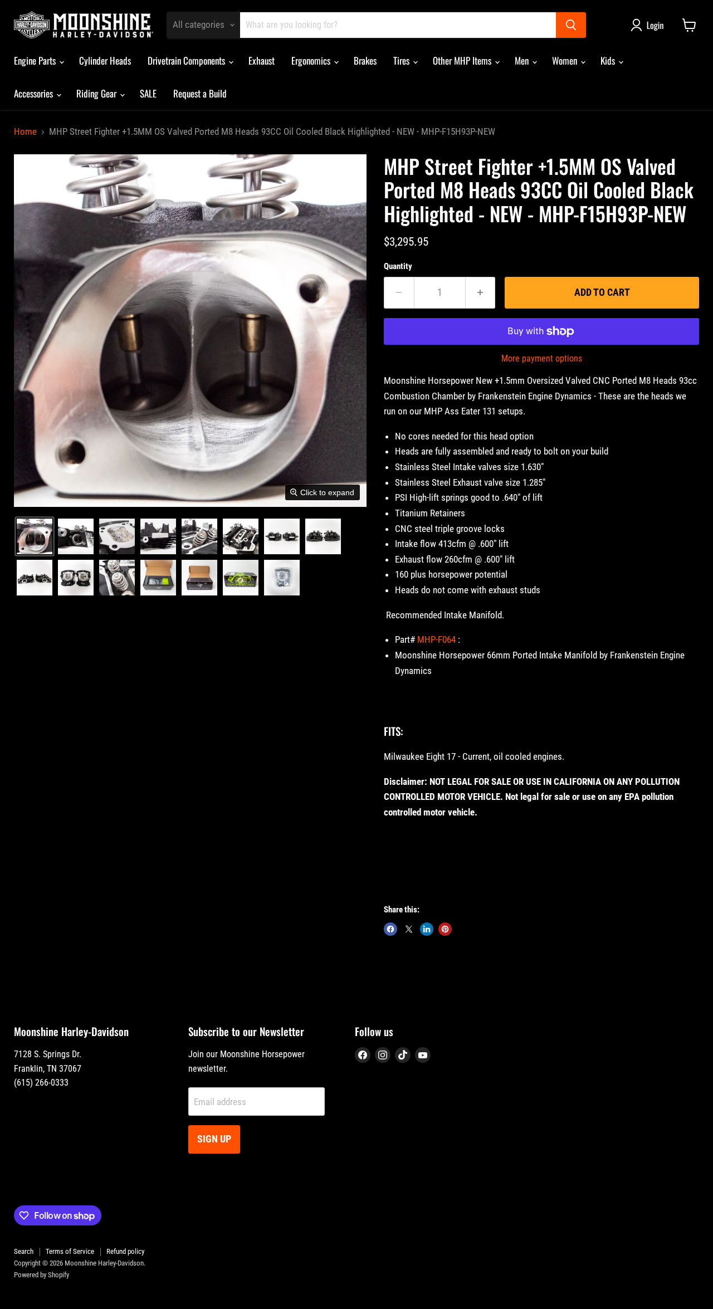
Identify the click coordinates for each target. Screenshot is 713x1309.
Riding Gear (97, 93)
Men (523, 60)
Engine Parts (36, 60)
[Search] (571, 25)
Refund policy (125, 1251)
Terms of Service (70, 1251)
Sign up (214, 1139)
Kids (608, 60)
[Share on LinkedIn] (426, 929)
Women (565, 60)
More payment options (541, 359)
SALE (148, 93)
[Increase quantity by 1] (481, 293)
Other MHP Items (463, 60)
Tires (402, 60)
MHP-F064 (436, 639)
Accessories (34, 93)
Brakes (365, 60)
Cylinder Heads (105, 60)
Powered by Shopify (41, 1275)
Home (25, 131)
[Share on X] (409, 929)
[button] (649, 25)
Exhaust (261, 60)
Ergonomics (312, 60)
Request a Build (200, 93)
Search (23, 1251)
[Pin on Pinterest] (445, 929)
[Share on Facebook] (390, 929)
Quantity (398, 266)
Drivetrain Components (187, 60)
